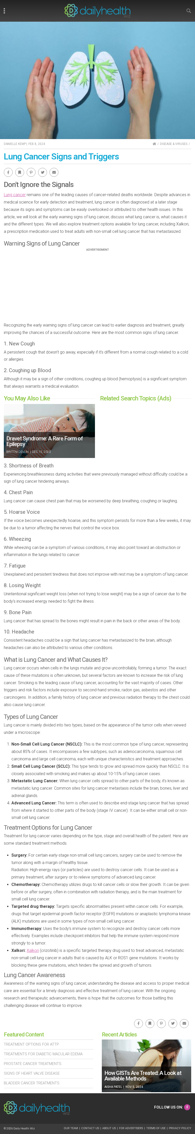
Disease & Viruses (173, 144)
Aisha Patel (113, 1087)
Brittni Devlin (17, 452)
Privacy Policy (180, 1128)
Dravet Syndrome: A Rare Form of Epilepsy (44, 441)
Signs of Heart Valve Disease (32, 1073)
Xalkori (33, 950)
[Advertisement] (97, 287)
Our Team (71, 1128)
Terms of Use (156, 1128)
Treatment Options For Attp (31, 1044)
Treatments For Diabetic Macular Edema (43, 1054)
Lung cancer (15, 194)
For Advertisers (131, 1128)
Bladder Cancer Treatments (31, 1083)
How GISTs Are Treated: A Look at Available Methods (142, 1076)
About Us (109, 1128)
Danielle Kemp (15, 143)
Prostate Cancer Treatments (32, 1063)
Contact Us (90, 1128)
